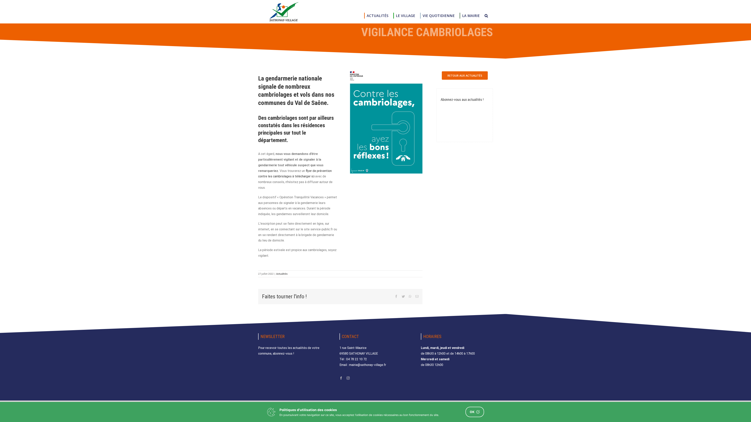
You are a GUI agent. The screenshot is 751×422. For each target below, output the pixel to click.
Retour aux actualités (464, 75)
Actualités (281, 273)
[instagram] (348, 378)
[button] (486, 16)
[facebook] (341, 378)
